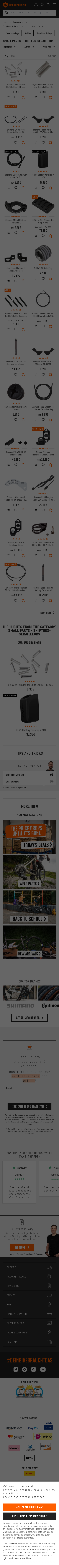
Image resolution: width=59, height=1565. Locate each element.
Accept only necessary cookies (29, 1516)
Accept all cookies (27, 1507)
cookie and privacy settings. (24, 1496)
